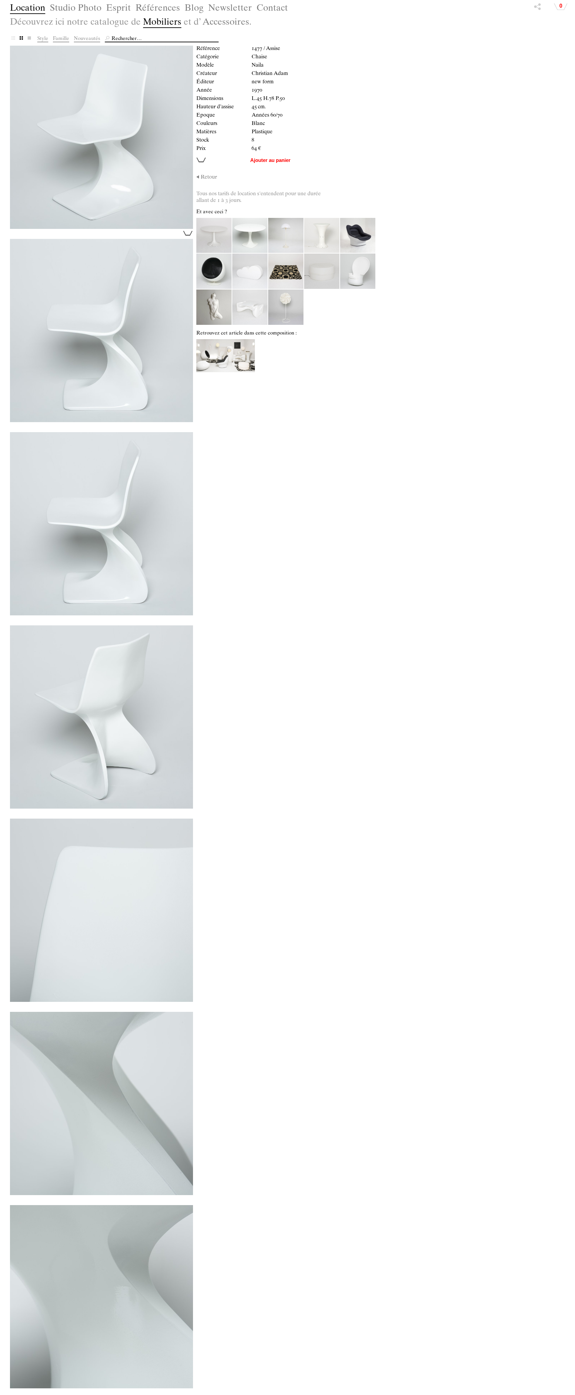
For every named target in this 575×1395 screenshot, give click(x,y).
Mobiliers (162, 22)
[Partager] (537, 8)
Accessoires (225, 22)
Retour (209, 177)
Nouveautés (87, 38)
